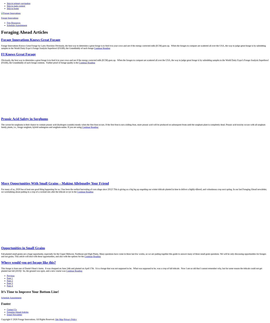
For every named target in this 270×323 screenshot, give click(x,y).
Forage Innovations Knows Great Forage (30, 40)
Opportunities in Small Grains (23, 248)
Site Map (59, 319)
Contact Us (12, 309)
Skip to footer (13, 8)
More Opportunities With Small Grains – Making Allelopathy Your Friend (55, 183)
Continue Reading (102, 48)
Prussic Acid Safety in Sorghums (24, 119)
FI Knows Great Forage (18, 54)
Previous (10, 276)
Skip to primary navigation (18, 3)
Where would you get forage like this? (28, 262)
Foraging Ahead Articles (17, 312)
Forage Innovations (9, 18)
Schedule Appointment (11, 298)
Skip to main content (16, 6)
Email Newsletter (14, 314)
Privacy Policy (70, 319)
